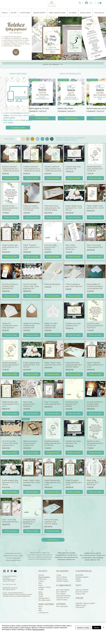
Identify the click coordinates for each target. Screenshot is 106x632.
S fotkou (41, 581)
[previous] (4, 95)
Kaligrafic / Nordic (44, 587)
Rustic (40, 585)
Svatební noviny (61, 579)
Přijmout (96, 627)
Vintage (41, 589)
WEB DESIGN (6, 588)
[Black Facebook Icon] (8, 571)
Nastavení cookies (83, 627)
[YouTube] (15, 571)
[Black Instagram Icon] (4, 571)
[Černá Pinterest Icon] (11, 571)
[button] (99, 3)
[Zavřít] (103, 627)
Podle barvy (42, 579)
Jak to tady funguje (62, 590)
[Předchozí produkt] (24, 92)
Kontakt (78, 581)
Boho (40, 583)
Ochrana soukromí (38, 629)
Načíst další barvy (53, 540)
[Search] (80, 3)
